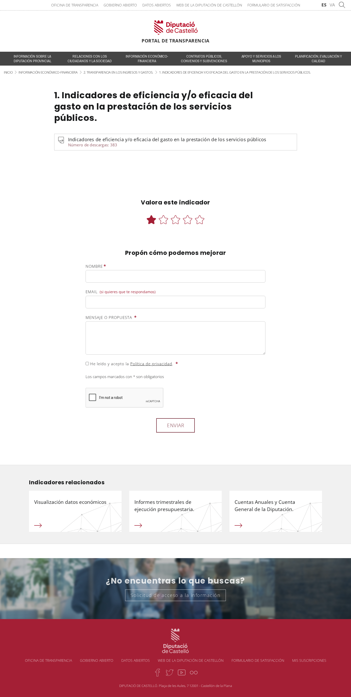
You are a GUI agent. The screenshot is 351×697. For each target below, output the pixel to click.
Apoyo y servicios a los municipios (261, 59)
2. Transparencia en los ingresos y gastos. (118, 72)
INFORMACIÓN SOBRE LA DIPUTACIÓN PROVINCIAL (32, 59)
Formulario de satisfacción (273, 5)
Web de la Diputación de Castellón (209, 5)
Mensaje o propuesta (111, 317)
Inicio (8, 72)
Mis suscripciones (309, 660)
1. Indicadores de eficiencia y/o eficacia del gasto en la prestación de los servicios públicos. (235, 72)
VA (332, 5)
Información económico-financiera (147, 59)
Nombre (96, 266)
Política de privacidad (151, 363)
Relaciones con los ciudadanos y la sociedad (90, 59)
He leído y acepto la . (133, 364)
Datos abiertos (156, 5)
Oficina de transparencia (74, 5)
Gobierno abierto (120, 5)
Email (120, 291)
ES (323, 5)
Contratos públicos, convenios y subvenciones (204, 59)
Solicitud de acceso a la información (175, 595)
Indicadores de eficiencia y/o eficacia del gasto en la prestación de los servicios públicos (167, 141)
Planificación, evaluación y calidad (318, 59)
